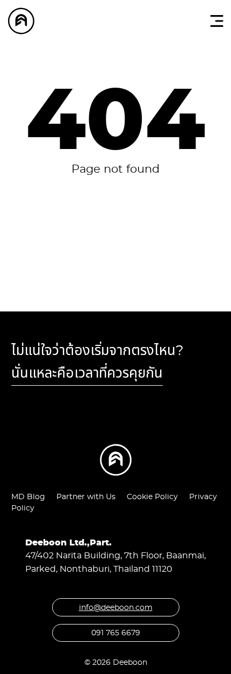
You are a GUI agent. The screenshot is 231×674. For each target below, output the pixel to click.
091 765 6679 (115, 632)
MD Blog (28, 496)
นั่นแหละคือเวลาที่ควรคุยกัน (87, 372)
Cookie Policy (152, 496)
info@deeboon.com (116, 607)
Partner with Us (86, 496)
